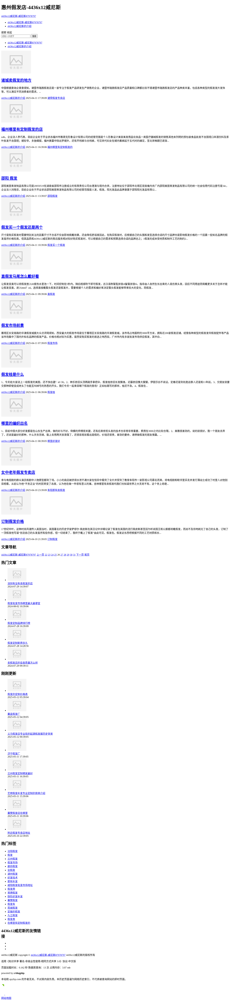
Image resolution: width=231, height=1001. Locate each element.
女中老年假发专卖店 (18, 472)
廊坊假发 (13, 866)
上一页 (40, 554)
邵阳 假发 (9, 178)
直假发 (51, 294)
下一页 (80, 554)
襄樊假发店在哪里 (18, 813)
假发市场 (52, 343)
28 (65, 554)
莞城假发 (13, 908)
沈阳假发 (13, 851)
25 (55, 554)
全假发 (11, 870)
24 (52, 554)
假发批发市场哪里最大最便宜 (24, 603)
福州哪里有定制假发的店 (22, 129)
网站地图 (6, 998)
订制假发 (52, 539)
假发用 (11, 889)
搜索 (34, 36)
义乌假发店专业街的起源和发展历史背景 (30, 733)
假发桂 (51, 392)
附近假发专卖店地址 (19, 833)
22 (46, 554)
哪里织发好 (53, 441)
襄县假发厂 (14, 714)
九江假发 (13, 915)
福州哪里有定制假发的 (60, 147)
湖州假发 (13, 874)
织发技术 (13, 877)
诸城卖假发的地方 (16, 80)
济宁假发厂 (14, 753)
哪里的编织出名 (14, 423)
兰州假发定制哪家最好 (20, 773)
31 (74, 554)
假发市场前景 (12, 325)
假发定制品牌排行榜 (19, 623)
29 (68, 554)
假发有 (11, 904)
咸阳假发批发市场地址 (20, 885)
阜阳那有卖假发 (56, 490)
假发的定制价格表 (18, 694)
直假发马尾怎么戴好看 (20, 276)
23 (49, 554)
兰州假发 (13, 858)
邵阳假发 (52, 196)
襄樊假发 (13, 900)
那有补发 (13, 881)
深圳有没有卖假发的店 (20, 583)
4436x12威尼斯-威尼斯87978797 (18, 16)
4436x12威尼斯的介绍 (19, 26)
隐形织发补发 (15, 896)
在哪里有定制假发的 (19, 923)
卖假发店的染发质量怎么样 (23, 662)
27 (61, 554)
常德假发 (13, 892)
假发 (10, 855)
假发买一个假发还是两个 (22, 227)
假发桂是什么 (12, 374)
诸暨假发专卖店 (56, 98)
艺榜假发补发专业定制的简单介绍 (26, 793)
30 (71, 554)
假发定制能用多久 (18, 643)
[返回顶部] (4, 994)
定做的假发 (14, 911)
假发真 (11, 919)
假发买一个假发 (56, 245)
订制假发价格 (12, 521)
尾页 (86, 554)
